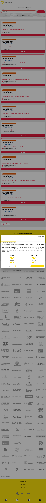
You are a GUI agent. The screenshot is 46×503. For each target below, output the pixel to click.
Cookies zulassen (37, 266)
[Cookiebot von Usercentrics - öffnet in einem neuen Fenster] (39, 236)
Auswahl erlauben (23, 266)
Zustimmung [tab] (8, 239)
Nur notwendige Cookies (9, 266)
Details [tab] (23, 239)
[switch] (34, 258)
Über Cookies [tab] (38, 239)
